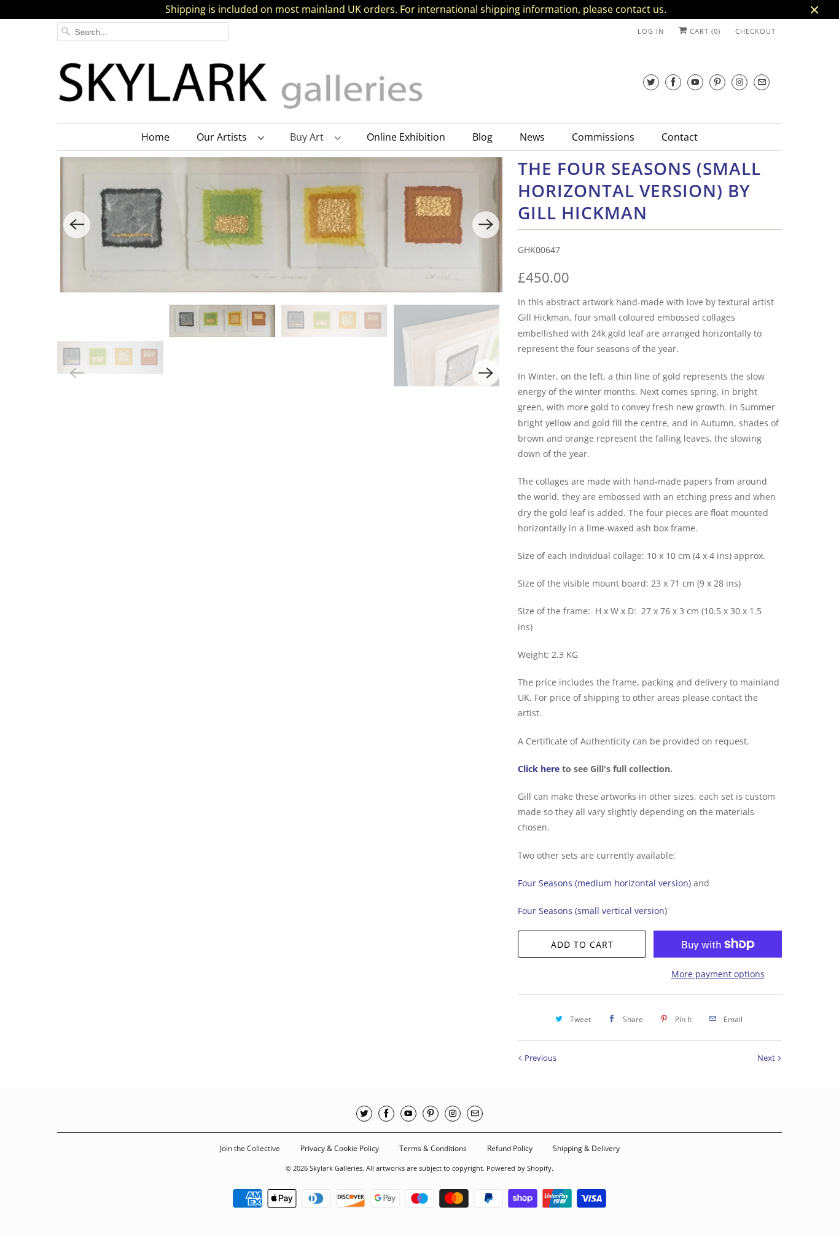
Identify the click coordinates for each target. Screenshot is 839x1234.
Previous (539, 1057)
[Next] (485, 224)
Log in (651, 31)
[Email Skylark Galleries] (762, 82)
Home (155, 137)
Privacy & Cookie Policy (339, 1148)
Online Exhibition (406, 137)
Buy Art (309, 137)
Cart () (703, 31)
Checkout (755, 31)
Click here (539, 769)
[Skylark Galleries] (241, 86)
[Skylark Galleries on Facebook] (673, 82)
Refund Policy (510, 1148)
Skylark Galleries (336, 1168)
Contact (679, 137)
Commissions (603, 137)
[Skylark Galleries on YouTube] (695, 82)
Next (767, 1057)
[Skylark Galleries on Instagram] (739, 82)
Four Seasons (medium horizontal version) (604, 883)
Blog (482, 137)
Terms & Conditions (433, 1148)
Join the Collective (250, 1148)
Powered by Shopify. (519, 1168)
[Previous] (76, 224)
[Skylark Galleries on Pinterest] (717, 82)
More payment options (718, 974)
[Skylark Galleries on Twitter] (651, 82)
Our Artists (224, 137)
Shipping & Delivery (586, 1148)
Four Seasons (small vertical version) (593, 910)
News (532, 137)
